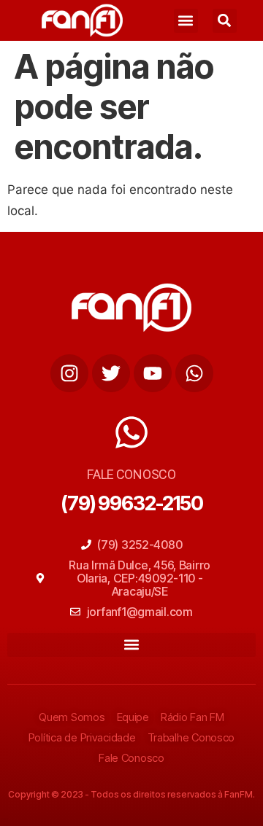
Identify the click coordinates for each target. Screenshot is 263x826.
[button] (186, 21)
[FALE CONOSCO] (131, 432)
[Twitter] (111, 373)
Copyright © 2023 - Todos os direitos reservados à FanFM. (131, 794)
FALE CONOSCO (131, 474)
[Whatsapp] (194, 373)
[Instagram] (69, 373)
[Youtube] (153, 373)
